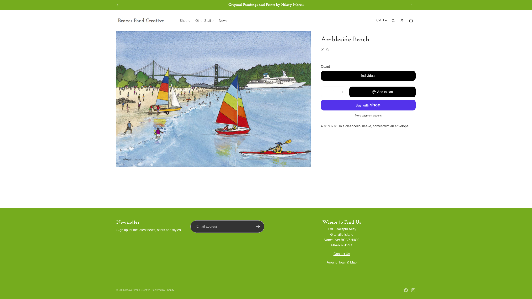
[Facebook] (405, 290)
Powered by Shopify (162, 290)
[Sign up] (258, 226)
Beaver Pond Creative (137, 290)
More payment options (368, 115)
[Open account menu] (401, 20)
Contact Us (342, 254)
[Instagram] (413, 290)
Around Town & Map (342, 262)
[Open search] (393, 20)
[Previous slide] (117, 5)
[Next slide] (411, 5)
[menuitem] (185, 20)
